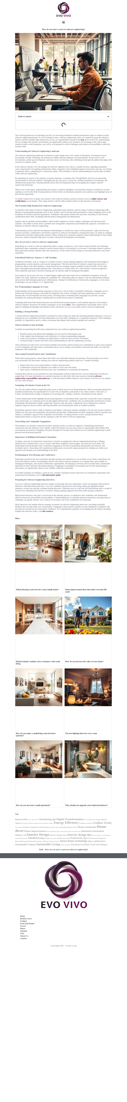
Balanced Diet (21, 819)
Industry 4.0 (20, 835)
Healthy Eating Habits (31, 827)
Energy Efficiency (66, 822)
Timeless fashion (65, 844)
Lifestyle (23, 931)
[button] (64, 22)
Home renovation (62, 831)
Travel (23, 926)
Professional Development (96, 838)
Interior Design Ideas (58, 835)
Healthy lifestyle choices (69, 827)
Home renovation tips (74, 831)
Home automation (87, 827)
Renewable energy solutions (38, 841)
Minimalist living (63, 838)
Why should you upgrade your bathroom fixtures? (86, 805)
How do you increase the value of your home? (84, 661)
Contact (23, 938)
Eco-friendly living (89, 819)
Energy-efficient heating (30, 823)
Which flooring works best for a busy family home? (37, 590)
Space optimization (96, 841)
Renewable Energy (21, 841)
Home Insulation (51, 831)
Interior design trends (98, 835)
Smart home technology (73, 840)
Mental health (23, 838)
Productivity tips (78, 838)
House (22, 928)
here (69, 305)
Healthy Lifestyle (55, 827)
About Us (24, 936)
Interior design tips (79, 834)
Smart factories (54, 841)
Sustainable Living (48, 844)
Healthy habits (44, 827)
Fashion (23, 921)
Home (22, 916)
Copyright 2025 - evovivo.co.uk (63, 946)
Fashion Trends (103, 822)
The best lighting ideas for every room (81, 733)
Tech (41, 849)
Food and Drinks (27, 923)
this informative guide (51, 475)
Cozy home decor (33, 819)
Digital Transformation (69, 819)
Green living (19, 827)
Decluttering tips (47, 819)
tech (82, 140)
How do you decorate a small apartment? (33, 805)
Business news (26, 919)
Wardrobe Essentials (80, 844)
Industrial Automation (92, 831)
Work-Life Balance (99, 844)
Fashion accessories (86, 823)
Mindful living (36, 838)
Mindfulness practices (50, 838)
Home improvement (35, 831)
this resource (47, 511)
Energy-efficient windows (45, 823)
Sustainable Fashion (25, 844)
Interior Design (38, 834)
